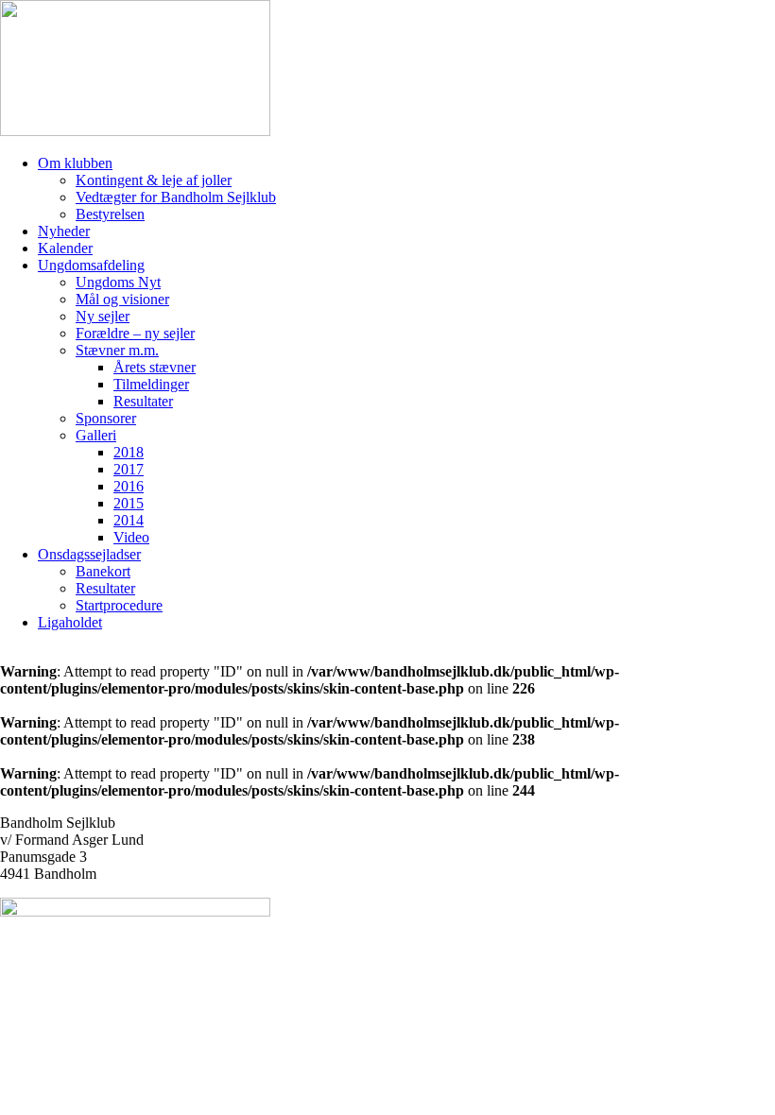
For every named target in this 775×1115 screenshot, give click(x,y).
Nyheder (64, 231)
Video (131, 537)
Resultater (143, 401)
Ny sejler (102, 316)
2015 (128, 503)
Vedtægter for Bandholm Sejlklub (176, 197)
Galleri (96, 435)
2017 (128, 469)
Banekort (103, 571)
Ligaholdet (70, 622)
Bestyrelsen (110, 214)
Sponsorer (106, 418)
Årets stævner (154, 367)
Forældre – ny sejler (135, 333)
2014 (128, 520)
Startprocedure (119, 605)
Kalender (65, 248)
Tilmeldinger (151, 384)
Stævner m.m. (117, 350)
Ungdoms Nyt (118, 282)
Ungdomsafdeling (91, 265)
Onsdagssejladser (89, 554)
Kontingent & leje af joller (154, 180)
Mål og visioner (122, 299)
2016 (128, 486)
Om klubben (75, 163)
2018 (128, 452)
